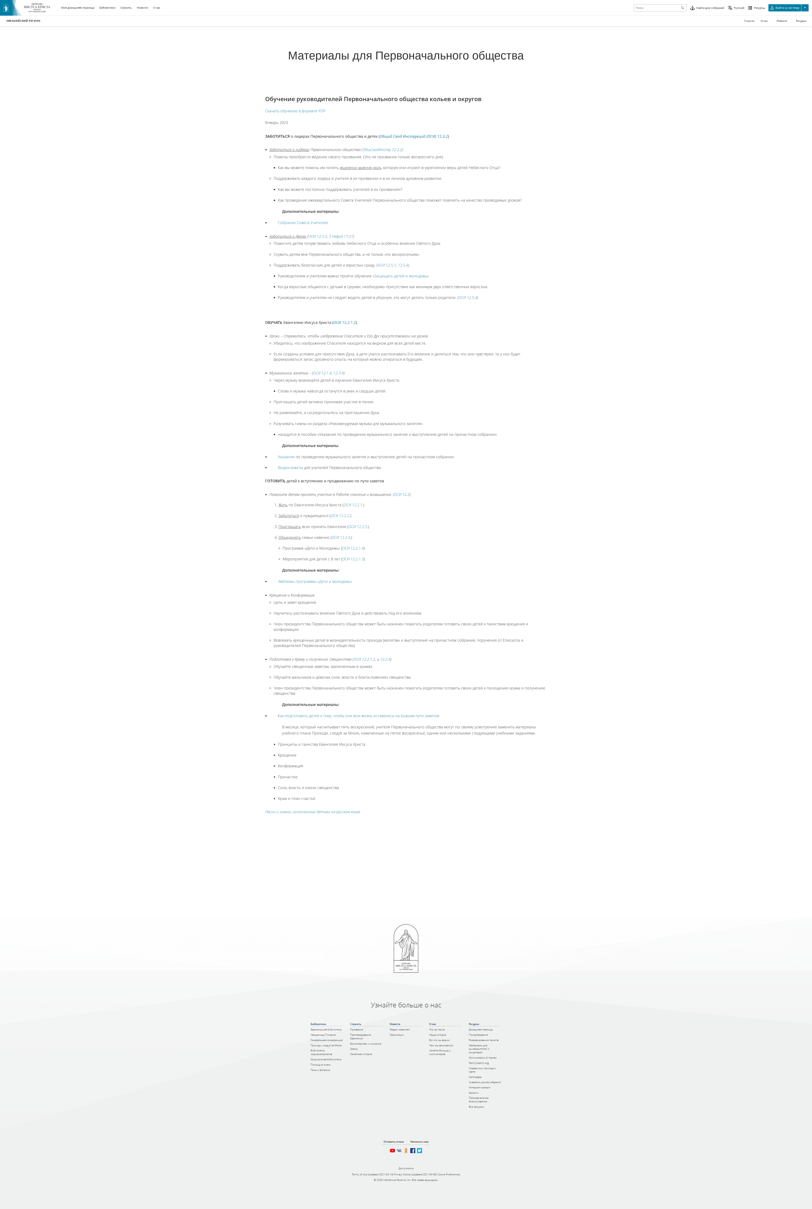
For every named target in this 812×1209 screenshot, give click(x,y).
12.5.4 (403, 265)
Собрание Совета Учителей (303, 222)
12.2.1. (353, 504)
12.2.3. (358, 526)
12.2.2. (340, 515)
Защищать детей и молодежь (400, 275)
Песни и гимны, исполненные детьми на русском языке (312, 811)
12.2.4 (385, 659)
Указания (286, 456)
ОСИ (381, 265)
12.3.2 (414, 136)
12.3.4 (338, 372)
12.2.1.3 (353, 558)
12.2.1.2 (344, 322)
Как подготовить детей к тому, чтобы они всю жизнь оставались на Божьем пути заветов (358, 715)
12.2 (402, 494)
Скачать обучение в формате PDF (295, 110)
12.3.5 (317, 236)
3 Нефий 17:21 (341, 236)
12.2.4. (341, 537)
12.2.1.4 (353, 548)
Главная (749, 21)
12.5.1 (391, 265)
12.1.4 (322, 372)
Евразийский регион (23, 20)
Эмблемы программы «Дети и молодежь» (315, 581)
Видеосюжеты (290, 467)
